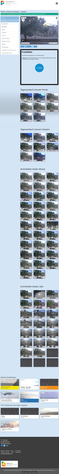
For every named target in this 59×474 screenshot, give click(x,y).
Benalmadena (5, 23)
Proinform (5, 440)
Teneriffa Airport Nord (7, 53)
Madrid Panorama (6, 41)
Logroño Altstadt (5, 38)
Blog (7, 445)
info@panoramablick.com (6, 453)
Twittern (28, 46)
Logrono (4, 35)
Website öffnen (39, 68)
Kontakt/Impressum (5, 441)
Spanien (4, 20)
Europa (3, 17)
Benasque (4, 26)
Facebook (2, 445)
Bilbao (3, 29)
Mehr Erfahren (25, 472)
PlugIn (22, 46)
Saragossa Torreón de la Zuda (9, 50)
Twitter (4, 445)
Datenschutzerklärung (6, 443)
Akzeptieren (34, 472)
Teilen (35, 46)
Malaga (3, 44)
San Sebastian (5, 47)
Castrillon (4, 32)
